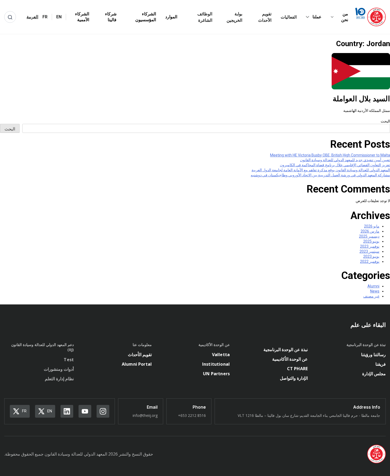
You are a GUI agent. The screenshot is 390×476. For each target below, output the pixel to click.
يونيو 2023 (371, 256)
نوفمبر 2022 (369, 261)
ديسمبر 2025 (369, 236)
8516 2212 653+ (192, 415)
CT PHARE (297, 369)
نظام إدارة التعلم (59, 379)
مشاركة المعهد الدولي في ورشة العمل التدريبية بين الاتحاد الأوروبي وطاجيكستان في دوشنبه (320, 175)
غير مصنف (371, 296)
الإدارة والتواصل (294, 378)
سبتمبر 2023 (369, 251)
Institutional (216, 364)
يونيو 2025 (371, 241)
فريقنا (380, 364)
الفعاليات (289, 17)
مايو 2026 (371, 226)
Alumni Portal (137, 364)
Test (69, 360)
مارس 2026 (370, 231)
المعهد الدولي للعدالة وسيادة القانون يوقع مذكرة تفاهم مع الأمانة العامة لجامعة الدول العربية (321, 170)
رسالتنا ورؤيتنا (373, 354)
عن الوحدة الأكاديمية (290, 359)
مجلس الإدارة (374, 374)
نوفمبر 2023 (369, 246)
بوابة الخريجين (234, 17)
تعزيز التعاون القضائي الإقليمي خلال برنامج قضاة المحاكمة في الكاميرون (335, 165)
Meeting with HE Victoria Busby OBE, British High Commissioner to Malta (330, 155)
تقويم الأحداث (264, 17)
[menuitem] (59, 17)
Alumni (373, 286)
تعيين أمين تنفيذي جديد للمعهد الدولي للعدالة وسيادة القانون (345, 160)
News (374, 291)
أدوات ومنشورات (59, 369)
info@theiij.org (145, 415)
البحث (385, 121)
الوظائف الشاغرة (204, 17)
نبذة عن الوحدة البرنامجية (285, 349)
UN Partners (216, 374)
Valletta (221, 354)
